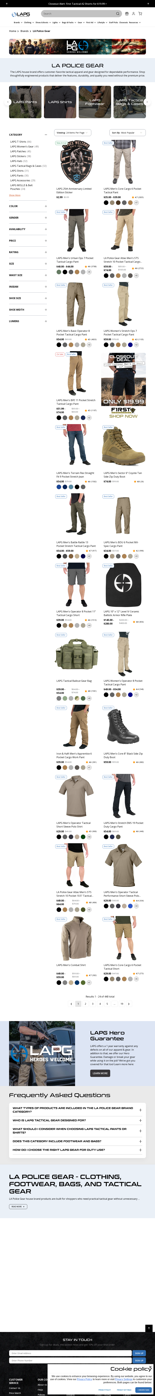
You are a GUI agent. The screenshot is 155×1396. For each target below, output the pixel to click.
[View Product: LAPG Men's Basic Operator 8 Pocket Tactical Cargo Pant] (76, 304)
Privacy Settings (123, 1379)
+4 (89, 625)
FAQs (40, 1389)
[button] (106, 202)
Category (15, 134)
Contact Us (14, 1388)
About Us (42, 1384)
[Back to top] (149, 1328)
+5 (89, 272)
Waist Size (15, 275)
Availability (17, 229)
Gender (13, 217)
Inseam (13, 286)
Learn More (100, 1073)
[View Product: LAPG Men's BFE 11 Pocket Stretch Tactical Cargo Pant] (76, 373)
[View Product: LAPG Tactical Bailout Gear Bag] (76, 654)
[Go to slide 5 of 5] (148, 3)
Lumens (14, 321)
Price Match (15, 1393)
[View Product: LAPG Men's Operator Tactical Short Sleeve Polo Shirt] (76, 796)
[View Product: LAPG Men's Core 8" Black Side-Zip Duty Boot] (123, 727)
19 (121, 1003)
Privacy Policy (84, 1379)
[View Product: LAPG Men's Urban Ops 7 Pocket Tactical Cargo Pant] (76, 231)
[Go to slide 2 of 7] (147, 102)
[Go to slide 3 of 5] (7, 3)
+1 (89, 767)
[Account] (133, 13)
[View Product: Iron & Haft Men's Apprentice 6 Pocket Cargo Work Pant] (76, 727)
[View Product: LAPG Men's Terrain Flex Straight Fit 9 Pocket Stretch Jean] (76, 446)
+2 (136, 344)
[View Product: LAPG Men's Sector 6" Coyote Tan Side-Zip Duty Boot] (123, 446)
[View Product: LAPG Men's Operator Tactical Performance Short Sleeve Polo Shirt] (123, 865)
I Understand (143, 1390)
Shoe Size (15, 298)
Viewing (61, 132)
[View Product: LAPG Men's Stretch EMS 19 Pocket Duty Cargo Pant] (123, 796)
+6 (89, 698)
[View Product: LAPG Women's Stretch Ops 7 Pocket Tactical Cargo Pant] (123, 304)
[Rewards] (127, 13)
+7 (136, 202)
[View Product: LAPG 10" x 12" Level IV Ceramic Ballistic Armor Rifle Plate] (123, 585)
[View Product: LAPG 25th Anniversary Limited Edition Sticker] (76, 162)
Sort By (116, 133)
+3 (89, 344)
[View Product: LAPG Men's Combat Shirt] (76, 938)
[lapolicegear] (21, 14)
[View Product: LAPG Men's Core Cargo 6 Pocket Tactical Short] (123, 938)
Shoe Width (16, 309)
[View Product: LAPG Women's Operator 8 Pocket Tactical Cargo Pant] (123, 654)
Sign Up (139, 1353)
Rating (13, 252)
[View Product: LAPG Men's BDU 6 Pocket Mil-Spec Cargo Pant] (123, 515)
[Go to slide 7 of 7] (8, 102)
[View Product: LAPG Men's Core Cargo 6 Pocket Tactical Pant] (123, 162)
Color (13, 206)
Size (11, 263)
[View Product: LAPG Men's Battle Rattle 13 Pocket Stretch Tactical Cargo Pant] (76, 515)
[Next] (129, 1004)
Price (12, 240)
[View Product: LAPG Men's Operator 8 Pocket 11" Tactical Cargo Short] (76, 585)
